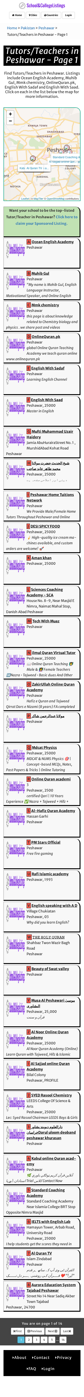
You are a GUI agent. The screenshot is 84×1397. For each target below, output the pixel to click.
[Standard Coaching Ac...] (67, 147)
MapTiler (38, 198)
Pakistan (28, 28)
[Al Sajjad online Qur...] (61, 152)
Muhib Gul (40, 273)
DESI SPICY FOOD (45, 526)
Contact (42, 1357)
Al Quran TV (34, 168)
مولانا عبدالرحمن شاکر (48, 716)
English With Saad (47, 400)
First (18, 1331)
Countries (52, 15)
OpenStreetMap (56, 198)
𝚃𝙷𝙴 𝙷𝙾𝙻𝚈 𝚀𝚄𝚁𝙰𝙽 (48, 937)
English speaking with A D (54, 905)
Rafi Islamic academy (50, 874)
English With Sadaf (47, 368)
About (20, 1357)
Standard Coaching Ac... (68, 157)
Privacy (64, 1357)
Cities (33, 15)
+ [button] (10, 114)
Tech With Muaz (46, 621)
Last (66, 1331)
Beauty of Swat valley (50, 969)
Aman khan (42, 558)
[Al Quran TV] (33, 158)
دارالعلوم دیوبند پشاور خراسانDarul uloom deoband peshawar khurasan (51, 1132)
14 (63, 1339)
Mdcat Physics (44, 747)
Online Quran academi (51, 779)
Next (51, 1331)
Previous (36, 1331)
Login (68, 15)
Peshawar (46, 28)
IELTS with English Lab (51, 1221)
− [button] (10, 121)
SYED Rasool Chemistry (51, 1095)
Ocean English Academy (53, 242)
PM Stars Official (45, 842)
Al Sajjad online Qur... (62, 161)
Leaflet (25, 198)
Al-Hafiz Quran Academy (53, 811)
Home (18, 15)
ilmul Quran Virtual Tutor (54, 653)
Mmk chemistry (45, 305)
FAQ (32, 1368)
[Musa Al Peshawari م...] (69, 152)
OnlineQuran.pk (46, 336)
